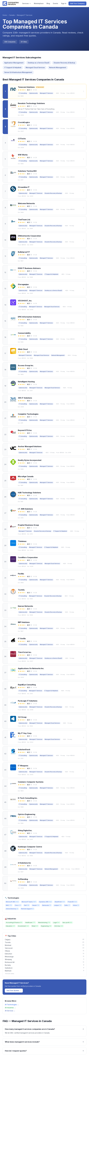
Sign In (63, 3)
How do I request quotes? (44, 1051)
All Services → (10, 1011)
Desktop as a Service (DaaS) (38, 63)
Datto (67, 905)
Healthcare (30, 922)
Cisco (18, 905)
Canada (12, 15)
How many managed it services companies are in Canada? (44, 1029)
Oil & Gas (58, 926)
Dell (26, 905)
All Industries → (10, 1008)
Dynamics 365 (45, 902)
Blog (48, 3)
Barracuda (46, 905)
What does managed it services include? (44, 1042)
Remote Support (27, 909)
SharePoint (60, 902)
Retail (35, 926)
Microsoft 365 (12, 902)
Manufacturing (44, 922)
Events (55, 3)
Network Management (57, 67)
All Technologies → (12, 1004)
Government (23, 926)
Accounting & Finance (14, 922)
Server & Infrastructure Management (18, 72)
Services (25, 3)
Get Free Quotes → (14, 990)
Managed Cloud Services (35, 67)
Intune (76, 905)
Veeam (35, 905)
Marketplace (39, 3)
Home (5, 15)
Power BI (72, 902)
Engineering (46, 926)
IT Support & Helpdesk (12, 67)
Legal (56, 922)
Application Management (13, 63)
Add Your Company (77, 3)
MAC (9, 905)
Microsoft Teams (29, 902)
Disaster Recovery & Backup (64, 63)
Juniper (57, 905)
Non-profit (67, 922)
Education (10, 926)
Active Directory (12, 909)
